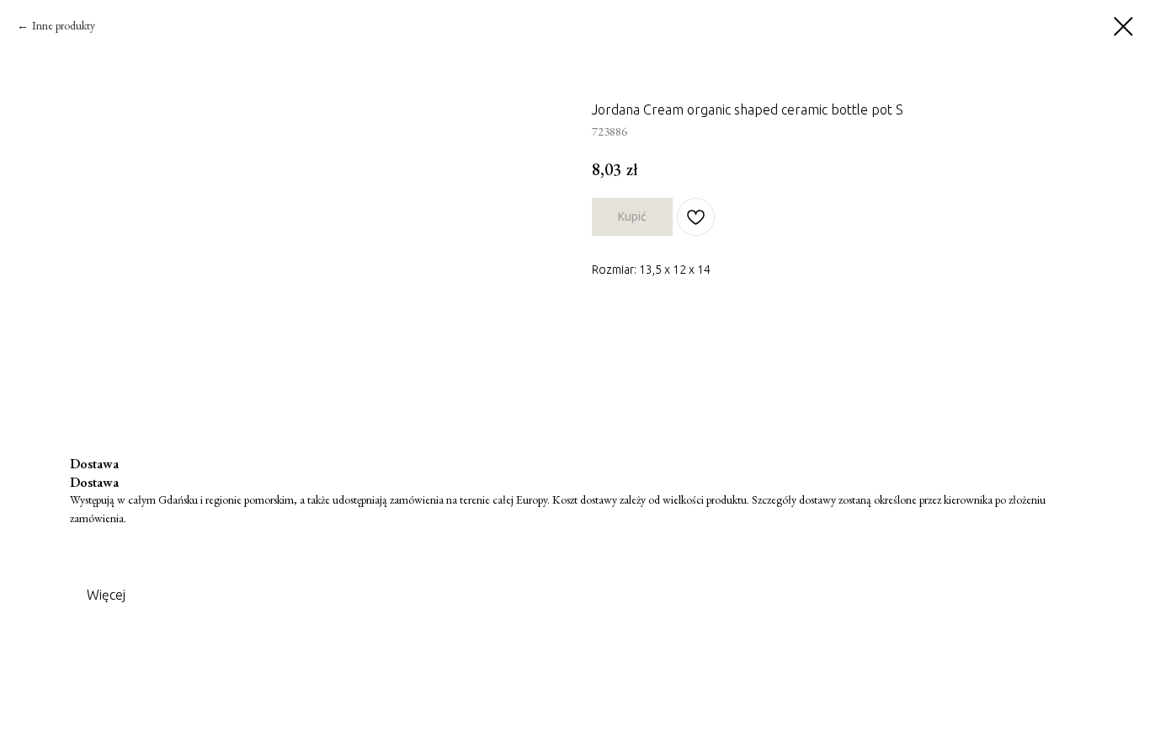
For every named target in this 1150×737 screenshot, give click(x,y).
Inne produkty (63, 25)
